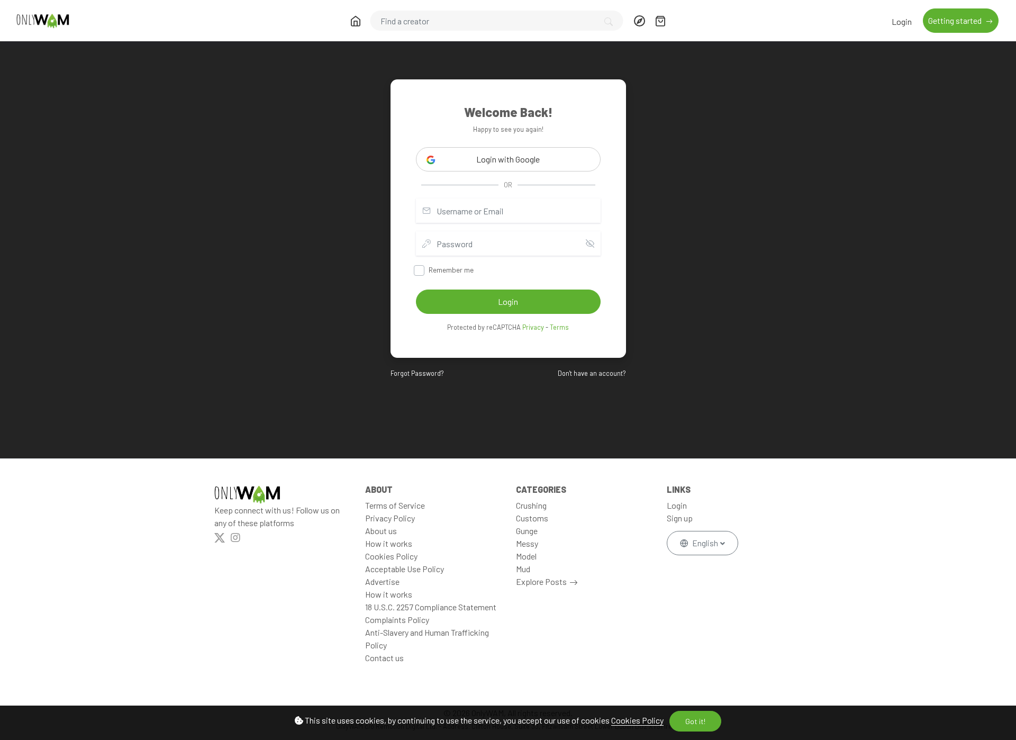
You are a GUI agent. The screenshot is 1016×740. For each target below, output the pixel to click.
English (705, 543)
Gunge (527, 531)
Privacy (533, 327)
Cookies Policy (637, 720)
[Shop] (660, 20)
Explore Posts (541, 581)
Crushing (531, 505)
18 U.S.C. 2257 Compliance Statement (430, 607)
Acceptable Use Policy (404, 569)
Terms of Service (395, 505)
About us (381, 531)
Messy (527, 543)
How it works (388, 543)
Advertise (382, 581)
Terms (559, 327)
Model (526, 556)
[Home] (355, 20)
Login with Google (508, 159)
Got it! (695, 721)
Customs (532, 518)
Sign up (680, 518)
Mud (523, 569)
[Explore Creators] (639, 20)
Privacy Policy (390, 518)
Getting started (955, 20)
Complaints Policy (397, 620)
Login (902, 21)
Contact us (384, 658)
